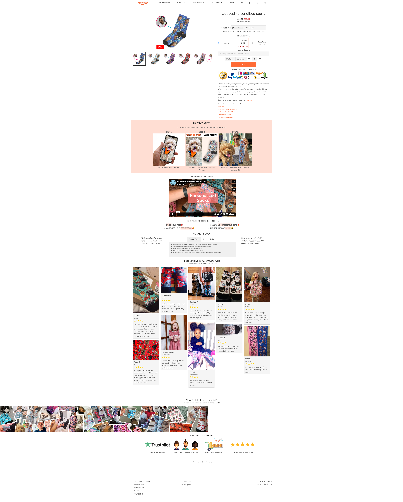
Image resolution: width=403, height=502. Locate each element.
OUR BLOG (138, 494)
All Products (221, 106)
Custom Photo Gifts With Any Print (228, 112)
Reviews (231, 3)
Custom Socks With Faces (226, 114)
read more (249, 100)
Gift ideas (216, 3)
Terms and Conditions (142, 481)
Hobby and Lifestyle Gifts (225, 117)
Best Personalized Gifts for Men (227, 109)
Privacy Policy (139, 485)
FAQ (241, 3)
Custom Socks (164, 3)
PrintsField (268, 481)
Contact (137, 491)
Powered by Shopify (264, 484)
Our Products (199, 3)
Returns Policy (139, 488)
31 (206, 392)
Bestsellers (181, 3)
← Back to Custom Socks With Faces (201, 462)
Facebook (187, 481)
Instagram (187, 485)
